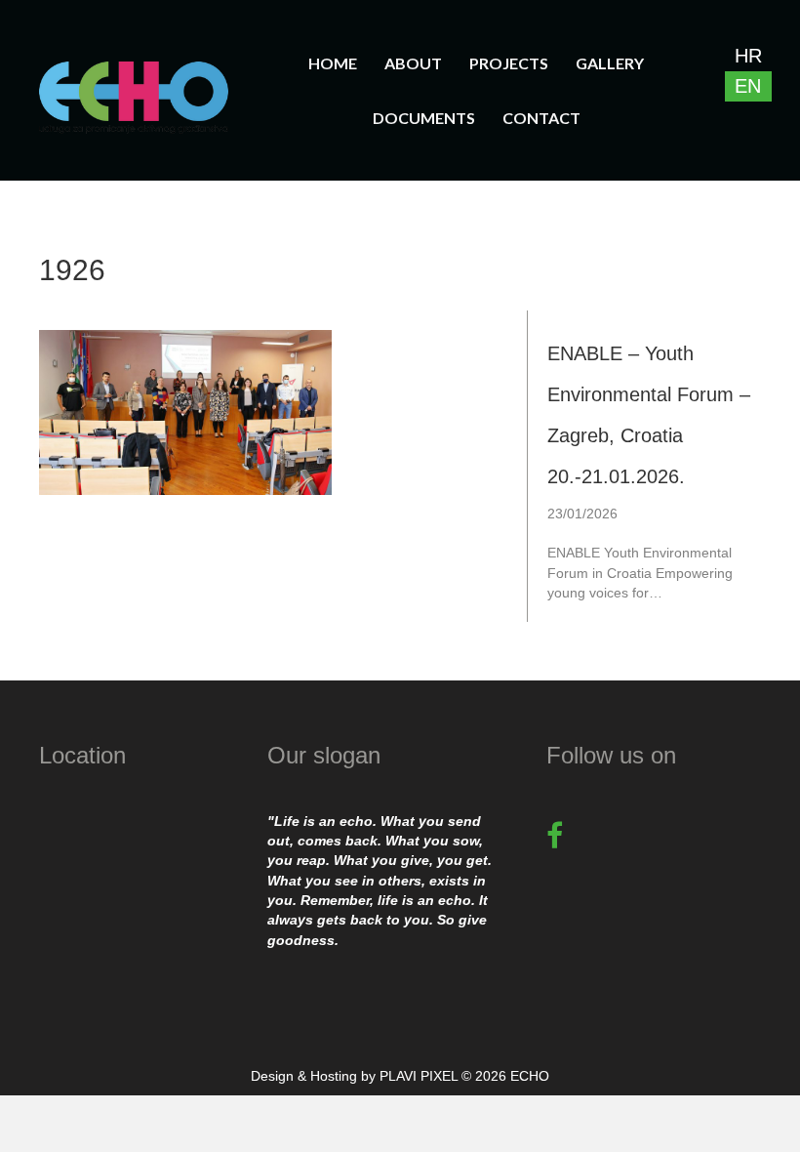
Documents (424, 117)
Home (332, 63)
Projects (508, 63)
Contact (541, 117)
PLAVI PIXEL (419, 1076)
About (413, 63)
